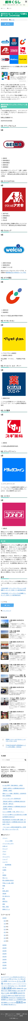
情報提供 (18, 1014)
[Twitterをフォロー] (2, 776)
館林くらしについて (10, 1014)
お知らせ (4, 846)
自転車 (4, 893)
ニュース (4, 862)
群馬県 (3, 999)
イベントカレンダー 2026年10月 (11, 798)
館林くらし (13, 2)
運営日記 (4, 901)
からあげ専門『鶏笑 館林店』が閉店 (12, 785)
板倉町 (16, 995)
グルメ (4, 851)
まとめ (12, 19)
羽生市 (7, 999)
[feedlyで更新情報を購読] (8, 776)
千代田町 (25, 988)
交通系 (4, 870)
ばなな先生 (20, 977)
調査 (3, 899)
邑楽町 (24, 999)
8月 (5, 921)
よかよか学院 (8, 979)
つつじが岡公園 (13, 977)
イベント (4, 838)
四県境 (4, 875)
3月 (5, 935)
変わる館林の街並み (8, 880)
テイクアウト (23, 983)
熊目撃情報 (8, 864)
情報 (3, 885)
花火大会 (15, 999)
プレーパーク (4, 985)
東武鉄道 (13, 995)
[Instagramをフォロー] (5, 776)
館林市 (19, 1002)
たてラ (7, 977)
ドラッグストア (6, 610)
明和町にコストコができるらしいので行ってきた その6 (16, 740)
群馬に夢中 (5, 891)
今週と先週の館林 (22, 985)
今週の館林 (6, 988)
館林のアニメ (6, 909)
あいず (3, 977)
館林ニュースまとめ (10, 1002)
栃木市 (20, 995)
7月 (5, 923)
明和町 (9, 995)
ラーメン (11, 986)
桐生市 (23, 995)
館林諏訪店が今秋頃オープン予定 (16, 272)
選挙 (3, 904)
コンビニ (19, 983)
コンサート (14, 983)
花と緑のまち (6, 896)
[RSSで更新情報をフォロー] (11, 776)
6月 (5, 926)
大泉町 (18, 990)
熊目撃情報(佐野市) (12, 997)
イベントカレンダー (8, 843)
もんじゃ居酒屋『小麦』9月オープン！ (13, 811)
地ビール (4, 878)
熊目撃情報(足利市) (20, 997)
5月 (5, 929)
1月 (5, 941)
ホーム (2, 1014)
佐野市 (14, 988)
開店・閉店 (5, 906)
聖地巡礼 (11, 999)
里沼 (2, 1002)
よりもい (15, 979)
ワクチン (16, 985)
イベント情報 (8, 841)
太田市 (22, 990)
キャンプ (4, 848)
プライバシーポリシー (13, 1015)
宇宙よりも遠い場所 (8, 883)
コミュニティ (6, 856)
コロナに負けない (7, 983)
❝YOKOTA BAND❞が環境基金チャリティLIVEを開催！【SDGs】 (16, 746)
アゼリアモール (11, 981)
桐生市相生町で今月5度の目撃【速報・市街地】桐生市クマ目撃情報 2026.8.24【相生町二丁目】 (14, 822)
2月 (5, 938)
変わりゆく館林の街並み (9, 990)
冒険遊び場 (20, 988)
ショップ (4, 859)
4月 (5, 932)
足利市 (19, 999)
